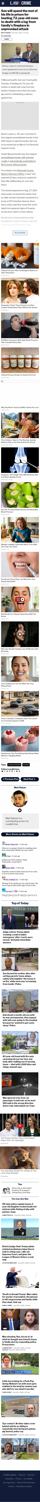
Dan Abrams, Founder (24, 1486)
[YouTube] (2, 771)
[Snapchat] (17, 771)
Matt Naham (5, 33)
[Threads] (12, 771)
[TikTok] (7, 771)
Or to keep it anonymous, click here (21, 1191)
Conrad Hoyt (7, 1348)
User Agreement (9, 1482)
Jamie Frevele (7, 1215)
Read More (20, 233)
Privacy (18, 1479)
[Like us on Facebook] (5, 771)
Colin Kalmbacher (9, 1263)
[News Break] (19, 771)
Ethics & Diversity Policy (25, 1482)
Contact (11, 1486)
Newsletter (9, 1479)
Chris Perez (6, 1392)
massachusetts (14, 765)
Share (6, 39)
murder (26, 765)
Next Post (28, 779)
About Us (22, 1475)
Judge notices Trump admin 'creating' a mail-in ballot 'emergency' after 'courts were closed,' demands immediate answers (18, 937)
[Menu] (3, 3)
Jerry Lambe (7, 1305)
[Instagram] (10, 771)
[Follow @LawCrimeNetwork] (14, 771)
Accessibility (27, 1479)
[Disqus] (20, 868)
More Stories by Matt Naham (20, 834)
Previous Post (12, 779)
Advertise (31, 1475)
